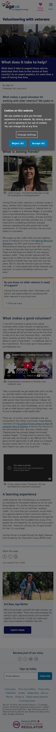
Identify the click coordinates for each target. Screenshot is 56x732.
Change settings (26, 134)
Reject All (18, 143)
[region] (28, 127)
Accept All (38, 143)
